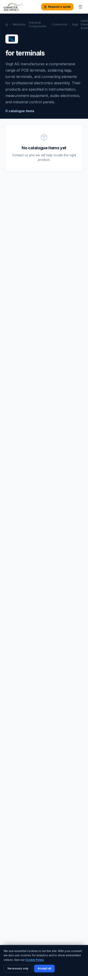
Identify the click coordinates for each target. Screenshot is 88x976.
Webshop (19, 24)
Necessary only (17, 968)
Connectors (59, 24)
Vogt (75, 24)
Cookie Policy (34, 960)
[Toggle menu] (80, 7)
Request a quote (59, 6)
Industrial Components (37, 24)
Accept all (44, 968)
